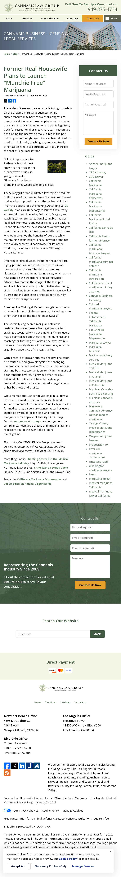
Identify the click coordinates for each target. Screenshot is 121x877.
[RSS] (7, 772)
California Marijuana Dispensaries (39, 479)
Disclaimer (51, 702)
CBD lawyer (96, 176)
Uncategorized (98, 461)
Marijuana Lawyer (100, 342)
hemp (92, 474)
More (114, 18)
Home (9, 18)
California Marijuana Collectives (96, 194)
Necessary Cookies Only (50, 866)
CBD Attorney (97, 172)
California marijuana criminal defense (101, 262)
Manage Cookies (72, 810)
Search (97, 633)
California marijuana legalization (96, 274)
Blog (15, 53)
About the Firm (50, 18)
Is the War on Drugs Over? (50, 467)
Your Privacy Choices (25, 810)
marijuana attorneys (27, 421)
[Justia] (29, 766)
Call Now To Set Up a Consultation (91, 4)
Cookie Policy (50, 810)
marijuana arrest (99, 478)
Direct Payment (60, 662)
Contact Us (92, 18)
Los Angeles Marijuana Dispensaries (27, 483)
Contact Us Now (98, 141)
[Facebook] (7, 766)
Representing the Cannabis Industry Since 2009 (28, 567)
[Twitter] (14, 766)
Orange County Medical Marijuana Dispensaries (100, 428)
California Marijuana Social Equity (99, 219)
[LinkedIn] (22, 766)
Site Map (65, 702)
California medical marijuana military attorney (100, 287)
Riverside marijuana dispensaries (97, 453)
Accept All (17, 866)
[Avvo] (36, 766)
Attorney (72, 18)
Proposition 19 (98, 444)
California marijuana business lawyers (100, 249)
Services (27, 18)
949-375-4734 (102, 9)
